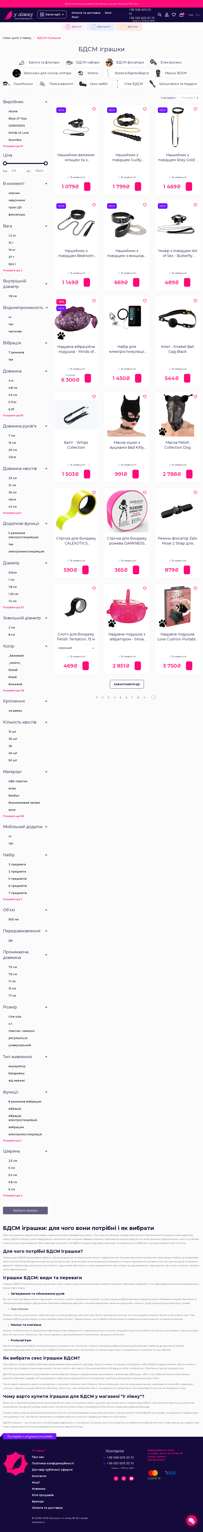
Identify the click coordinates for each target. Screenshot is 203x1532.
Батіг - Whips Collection (76, 445)
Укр (191, 14)
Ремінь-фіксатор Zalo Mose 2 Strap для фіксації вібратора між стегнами (177, 541)
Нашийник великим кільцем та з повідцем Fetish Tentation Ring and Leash (76, 158)
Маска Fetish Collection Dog (177, 445)
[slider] (5, 163)
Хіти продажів (43, 1495)
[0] (173, 14)
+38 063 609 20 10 (142, 18)
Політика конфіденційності (53, 1463)
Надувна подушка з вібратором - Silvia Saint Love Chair (126, 637)
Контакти (39, 1476)
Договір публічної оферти (52, 1469)
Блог (108, 12)
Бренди (38, 1501)
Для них (133, 26)
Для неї (76, 26)
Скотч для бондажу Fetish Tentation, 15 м (76, 636)
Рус (198, 14)
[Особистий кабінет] (166, 14)
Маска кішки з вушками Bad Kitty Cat (127, 445)
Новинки (38, 1489)
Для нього (104, 26)
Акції (75, 16)
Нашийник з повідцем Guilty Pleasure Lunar (126, 158)
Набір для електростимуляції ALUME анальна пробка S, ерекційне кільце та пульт (127, 349)
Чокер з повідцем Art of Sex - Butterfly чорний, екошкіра (177, 253)
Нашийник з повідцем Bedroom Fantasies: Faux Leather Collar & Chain (76, 253)
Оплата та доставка (86, 12)
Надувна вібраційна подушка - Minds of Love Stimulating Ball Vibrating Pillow (76, 349)
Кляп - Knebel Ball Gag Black (177, 349)
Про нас (38, 1457)
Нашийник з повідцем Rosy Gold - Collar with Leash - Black (177, 158)
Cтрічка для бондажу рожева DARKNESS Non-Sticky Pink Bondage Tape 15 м (127, 541)
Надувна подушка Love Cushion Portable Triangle (177, 637)
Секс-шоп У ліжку (17, 38)
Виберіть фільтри (25, 1210)
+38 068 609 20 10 (140, 12)
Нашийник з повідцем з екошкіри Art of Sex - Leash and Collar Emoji (126, 253)
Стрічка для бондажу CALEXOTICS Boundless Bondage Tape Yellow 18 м (76, 541)
